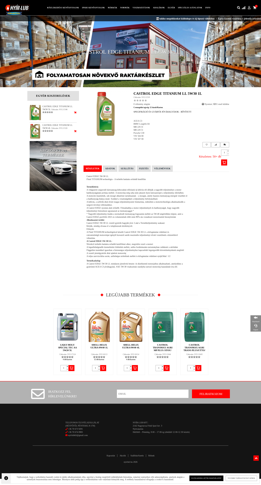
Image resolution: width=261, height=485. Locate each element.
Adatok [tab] (110, 168)
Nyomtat (208, 104)
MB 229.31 (138, 127)
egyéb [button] (171, 8)
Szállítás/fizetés (137, 456)
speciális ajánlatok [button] (190, 8)
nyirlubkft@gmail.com (78, 435)
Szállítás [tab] (127, 168)
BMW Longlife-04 (142, 124)
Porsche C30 (139, 133)
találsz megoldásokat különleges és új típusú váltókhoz (167, 18)
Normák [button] (125, 8)
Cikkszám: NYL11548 (59, 109)
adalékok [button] (159, 8)
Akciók (123, 456)
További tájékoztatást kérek (241, 478)
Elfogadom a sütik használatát (206, 478)
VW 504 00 (138, 136)
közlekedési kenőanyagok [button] (63, 8)
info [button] (207, 8)
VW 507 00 (138, 139)
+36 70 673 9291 (75, 429)
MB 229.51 (138, 130)
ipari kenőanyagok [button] (93, 8)
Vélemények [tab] (162, 168)
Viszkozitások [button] (141, 8)
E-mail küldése (222, 104)
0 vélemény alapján (142, 104)
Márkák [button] (112, 8)
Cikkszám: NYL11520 (59, 128)
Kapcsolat (111, 456)
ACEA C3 (138, 121)
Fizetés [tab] (143, 168)
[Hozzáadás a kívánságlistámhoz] (207, 144)
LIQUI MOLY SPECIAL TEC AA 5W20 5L (67, 347)
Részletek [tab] (93, 168)
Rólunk (151, 456)
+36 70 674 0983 (75, 432)
